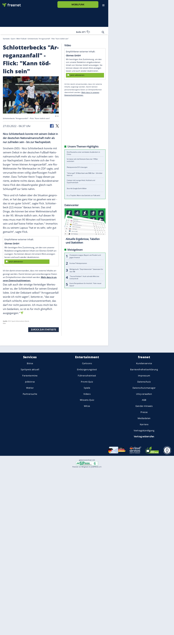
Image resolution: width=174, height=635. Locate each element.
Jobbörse (30, 381)
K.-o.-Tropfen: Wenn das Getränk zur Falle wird (83, 195)
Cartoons (87, 363)
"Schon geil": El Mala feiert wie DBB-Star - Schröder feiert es (84, 174)
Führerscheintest (87, 375)
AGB (144, 400)
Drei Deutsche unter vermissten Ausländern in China (83, 153)
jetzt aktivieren (16, 261)
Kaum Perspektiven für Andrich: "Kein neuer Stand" (85, 284)
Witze (87, 406)
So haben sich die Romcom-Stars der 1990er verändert (82, 160)
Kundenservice (144, 363)
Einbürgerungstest (87, 369)
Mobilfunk (78, 4)
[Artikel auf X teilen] (57, 125)
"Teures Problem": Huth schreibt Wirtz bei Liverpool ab (84, 277)
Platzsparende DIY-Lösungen (77, 167)
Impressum (144, 375)
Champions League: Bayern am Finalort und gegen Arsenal (85, 256)
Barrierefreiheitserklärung (144, 369)
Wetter (30, 387)
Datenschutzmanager (144, 387)
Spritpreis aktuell (30, 369)
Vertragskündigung (144, 430)
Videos (87, 393)
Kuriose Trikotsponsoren (78, 263)
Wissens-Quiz (87, 400)
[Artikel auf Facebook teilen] (52, 125)
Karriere (144, 424)
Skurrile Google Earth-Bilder (77, 188)
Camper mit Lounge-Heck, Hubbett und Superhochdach (81, 181)
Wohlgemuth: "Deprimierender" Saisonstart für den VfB (86, 270)
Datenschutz (144, 381)
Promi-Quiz (87, 381)
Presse (144, 412)
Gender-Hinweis (144, 406)
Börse (30, 363)
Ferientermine (29, 375)
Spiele (87, 387)
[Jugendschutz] (87, 463)
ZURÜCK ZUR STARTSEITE (43, 329)
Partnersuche (30, 393)
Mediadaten (144, 418)
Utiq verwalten (144, 393)
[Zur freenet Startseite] (10, 3)
